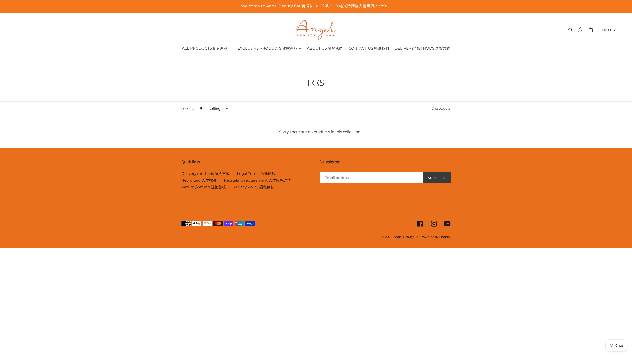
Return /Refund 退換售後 (203, 187)
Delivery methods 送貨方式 (205, 173)
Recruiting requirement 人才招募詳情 (257, 180)
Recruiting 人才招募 (199, 180)
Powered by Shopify (436, 237)
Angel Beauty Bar (407, 237)
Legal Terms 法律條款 (256, 173)
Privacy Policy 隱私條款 (253, 187)
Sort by (187, 109)
